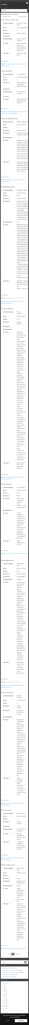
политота (4, 1012)
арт (3, 985)
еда (3, 987)
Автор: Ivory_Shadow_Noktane (10, 64)
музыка (4, 1008)
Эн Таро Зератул (6, 484)
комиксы (4, 1002)
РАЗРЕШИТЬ (21, 1020)
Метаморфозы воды (7, 560)
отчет (4, 1010)
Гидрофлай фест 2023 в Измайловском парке (11, 972)
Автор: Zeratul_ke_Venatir (9, 179)
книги (4, 997)
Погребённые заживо (8, 187)
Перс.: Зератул (20, 111)
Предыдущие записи (6, 16)
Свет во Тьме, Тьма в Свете (9, 20)
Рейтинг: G (7, 181)
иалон (4, 989)
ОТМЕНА (8, 1020)
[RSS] (27, 3)
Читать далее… (5, 61)
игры (3, 991)
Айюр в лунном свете (8, 865)
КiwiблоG (4, 4)
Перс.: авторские (21, 64)
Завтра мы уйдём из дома (9, 118)
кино (3, 995)
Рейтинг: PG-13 (9, 303)
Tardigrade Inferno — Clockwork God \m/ (10, 970)
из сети (4, 993)
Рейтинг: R (7, 65)
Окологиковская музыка (7, 968)
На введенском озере (6, 976)
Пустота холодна (6, 810)
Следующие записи (22, 16)
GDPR (17, 1017)
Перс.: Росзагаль (9, 113)
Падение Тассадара (7, 692)
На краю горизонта (7, 308)
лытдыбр (4, 1006)
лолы (3, 1004)
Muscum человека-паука (7, 974)
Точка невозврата (6, 71)
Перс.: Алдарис (18, 685)
